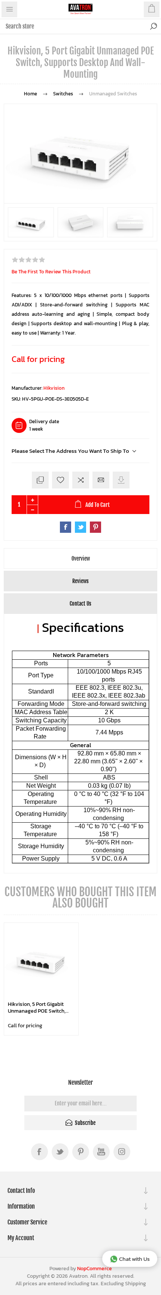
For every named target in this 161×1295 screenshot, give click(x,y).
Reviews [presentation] (80, 581)
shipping (135, 1283)
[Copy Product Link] (40, 480)
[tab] (80, 558)
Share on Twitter (80, 527)
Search (153, 26)
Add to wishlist (60, 480)
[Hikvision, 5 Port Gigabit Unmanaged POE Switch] (41, 960)
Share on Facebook (65, 527)
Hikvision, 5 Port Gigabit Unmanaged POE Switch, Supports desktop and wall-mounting (37, 1007)
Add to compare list (80, 480)
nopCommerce (94, 1268)
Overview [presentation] (81, 558)
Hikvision (54, 388)
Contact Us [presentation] (80, 603)
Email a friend (100, 480)
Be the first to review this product (51, 271)
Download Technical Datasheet (121, 480)
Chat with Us (134, 1258)
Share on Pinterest (95, 527)
